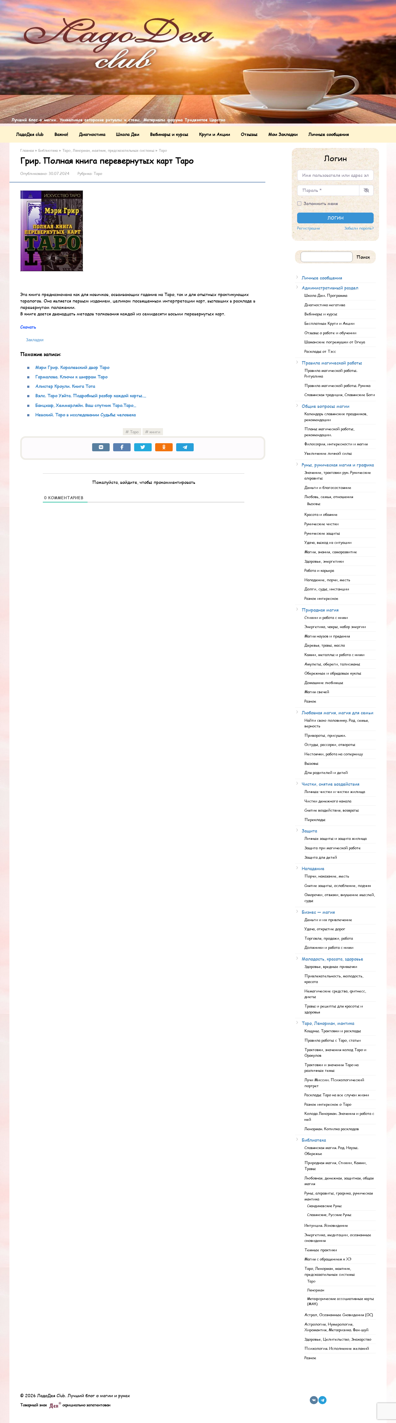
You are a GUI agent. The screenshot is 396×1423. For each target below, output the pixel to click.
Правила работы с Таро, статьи (332, 1040)
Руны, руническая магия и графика (338, 465)
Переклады (314, 819)
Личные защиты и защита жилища (335, 838)
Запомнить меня (321, 203)
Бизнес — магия (318, 912)
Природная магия (320, 610)
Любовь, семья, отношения (328, 496)
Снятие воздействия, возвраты (331, 810)
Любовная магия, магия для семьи (337, 712)
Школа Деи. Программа (325, 295)
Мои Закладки (283, 134)
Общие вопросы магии (325, 406)
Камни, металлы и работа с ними (334, 654)
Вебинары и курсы (169, 134)
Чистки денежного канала (327, 801)
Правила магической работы (332, 363)
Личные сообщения (328, 134)
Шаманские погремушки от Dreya (334, 341)
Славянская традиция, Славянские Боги (339, 394)
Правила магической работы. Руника (337, 385)
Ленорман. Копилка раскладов (331, 1128)
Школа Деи (127, 134)
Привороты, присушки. (325, 735)
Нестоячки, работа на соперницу (333, 753)
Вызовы (313, 503)
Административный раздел (330, 287)
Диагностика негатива (324, 304)
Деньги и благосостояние (327, 487)
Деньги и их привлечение (328, 919)
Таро (97, 173)
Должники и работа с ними (328, 947)
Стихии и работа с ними (326, 617)
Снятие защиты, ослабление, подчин (337, 885)
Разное (310, 701)
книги (155, 431)
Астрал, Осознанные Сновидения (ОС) (338, 1314)
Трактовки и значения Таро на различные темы (331, 1067)
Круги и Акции (214, 134)
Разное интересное (321, 598)
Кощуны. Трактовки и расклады (332, 1030)
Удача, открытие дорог (324, 928)
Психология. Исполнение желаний (336, 1348)
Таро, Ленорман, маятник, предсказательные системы (329, 1271)
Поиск (363, 257)
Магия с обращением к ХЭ (327, 1259)
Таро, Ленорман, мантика (328, 1023)
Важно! (61, 134)
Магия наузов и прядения (327, 636)
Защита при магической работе (332, 847)
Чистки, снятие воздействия (330, 784)
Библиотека (314, 1140)
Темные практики (320, 1249)
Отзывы (249, 134)
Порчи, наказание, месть (326, 876)
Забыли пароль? (359, 228)
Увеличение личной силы (328, 453)
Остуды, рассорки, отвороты (329, 744)
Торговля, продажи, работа (328, 938)
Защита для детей (320, 857)
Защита (309, 830)
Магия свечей (316, 691)
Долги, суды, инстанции (326, 588)
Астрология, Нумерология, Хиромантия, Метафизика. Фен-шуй (336, 1327)
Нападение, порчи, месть (327, 579)
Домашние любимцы (323, 682)
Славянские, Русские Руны (329, 1214)
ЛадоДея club (30, 134)
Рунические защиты (322, 533)
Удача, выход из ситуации (328, 542)
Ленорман (315, 1290)
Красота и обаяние (321, 514)
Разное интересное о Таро (327, 1104)
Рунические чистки (321, 523)
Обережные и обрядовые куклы (332, 673)
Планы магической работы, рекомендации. (329, 431)
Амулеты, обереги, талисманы (332, 664)
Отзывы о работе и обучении (330, 332)
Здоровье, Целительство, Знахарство (337, 1339)
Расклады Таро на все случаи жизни (336, 1094)
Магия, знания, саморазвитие (330, 551)
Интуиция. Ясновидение (326, 1225)
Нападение (313, 868)
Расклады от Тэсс (320, 351)
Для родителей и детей (326, 772)
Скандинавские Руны (324, 1205)
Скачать (28, 327)
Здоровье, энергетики (324, 561)
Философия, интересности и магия (336, 443)
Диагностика (92, 134)
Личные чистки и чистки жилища (334, 791)
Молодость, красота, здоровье (332, 959)
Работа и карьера (319, 570)
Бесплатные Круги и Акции (329, 323)
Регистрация (308, 228)
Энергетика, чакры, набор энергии (335, 626)
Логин (335, 218)
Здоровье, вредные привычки (330, 966)
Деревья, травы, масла (324, 645)
